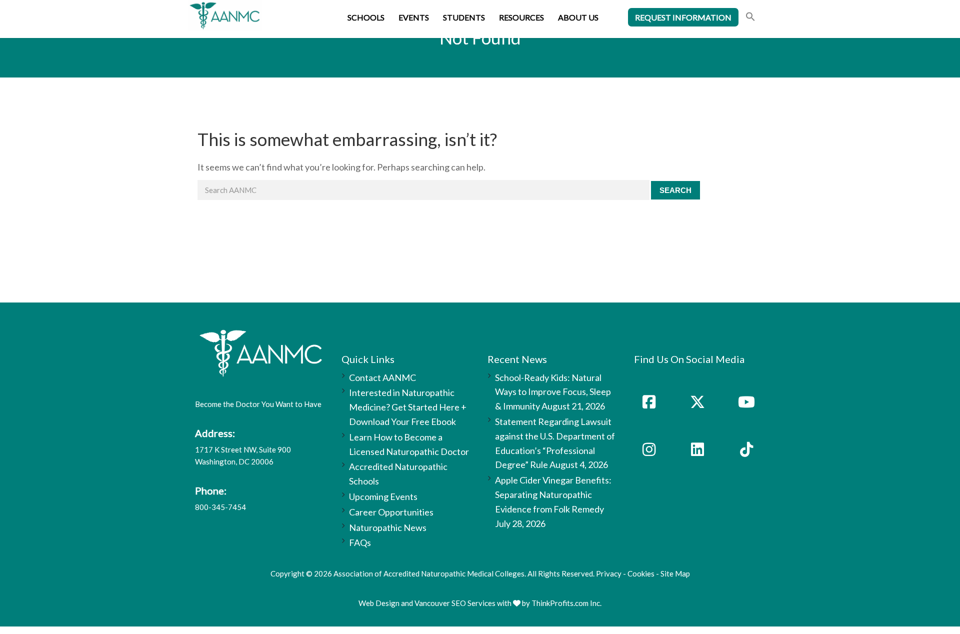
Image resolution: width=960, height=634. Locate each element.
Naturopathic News (387, 527)
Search (676, 190)
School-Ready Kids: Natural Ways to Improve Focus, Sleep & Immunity (553, 392)
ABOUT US (578, 17)
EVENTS (413, 17)
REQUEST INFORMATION (683, 17)
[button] (750, 18)
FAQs (360, 542)
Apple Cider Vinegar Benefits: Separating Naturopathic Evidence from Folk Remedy (553, 494)
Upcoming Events (383, 496)
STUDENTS (464, 17)
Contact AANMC (382, 377)
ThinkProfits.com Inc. (567, 603)
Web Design (379, 603)
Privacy (609, 573)
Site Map (675, 573)
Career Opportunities (391, 512)
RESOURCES (521, 17)
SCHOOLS (366, 17)
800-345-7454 (220, 507)
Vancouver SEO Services (455, 603)
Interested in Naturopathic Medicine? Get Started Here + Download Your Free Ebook (407, 407)
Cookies (641, 573)
